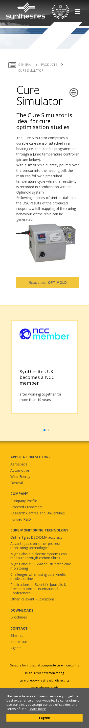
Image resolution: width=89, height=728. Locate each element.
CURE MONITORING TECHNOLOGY (39, 530)
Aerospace (18, 464)
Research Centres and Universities (37, 513)
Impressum (19, 642)
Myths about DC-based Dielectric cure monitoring (40, 566)
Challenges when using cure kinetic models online (38, 577)
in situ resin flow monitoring (44, 673)
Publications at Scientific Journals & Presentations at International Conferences (38, 589)
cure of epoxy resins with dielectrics (44, 680)
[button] (44, 430)
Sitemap (16, 636)
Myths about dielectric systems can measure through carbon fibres (38, 556)
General (16, 483)
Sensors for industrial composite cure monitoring (44, 665)
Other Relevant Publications (32, 599)
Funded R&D (20, 519)
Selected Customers (26, 507)
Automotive (19, 470)
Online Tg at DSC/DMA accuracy (36, 537)
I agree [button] (44, 718)
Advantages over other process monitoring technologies (35, 546)
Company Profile (23, 501)
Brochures (18, 617)
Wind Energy (20, 477)
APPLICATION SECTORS (30, 457)
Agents (16, 648)
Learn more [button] (37, 709)
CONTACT (19, 628)
